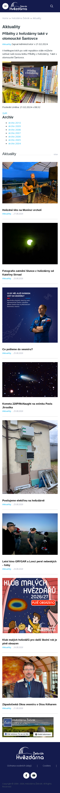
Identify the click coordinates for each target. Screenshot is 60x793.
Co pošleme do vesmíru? (17, 349)
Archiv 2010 (14, 122)
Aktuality (37, 18)
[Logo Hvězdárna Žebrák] (18, 6)
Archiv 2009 (14, 126)
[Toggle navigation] (5, 6)
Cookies (47, 765)
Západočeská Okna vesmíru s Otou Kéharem (29, 704)
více (56, 154)
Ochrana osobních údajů (19, 765)
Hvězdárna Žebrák (21, 18)
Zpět (4, 113)
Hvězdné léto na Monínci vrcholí (22, 210)
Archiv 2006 (14, 136)
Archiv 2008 (14, 129)
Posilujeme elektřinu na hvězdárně (23, 500)
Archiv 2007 (14, 133)
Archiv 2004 (14, 143)
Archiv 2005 (14, 139)
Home (5, 18)
